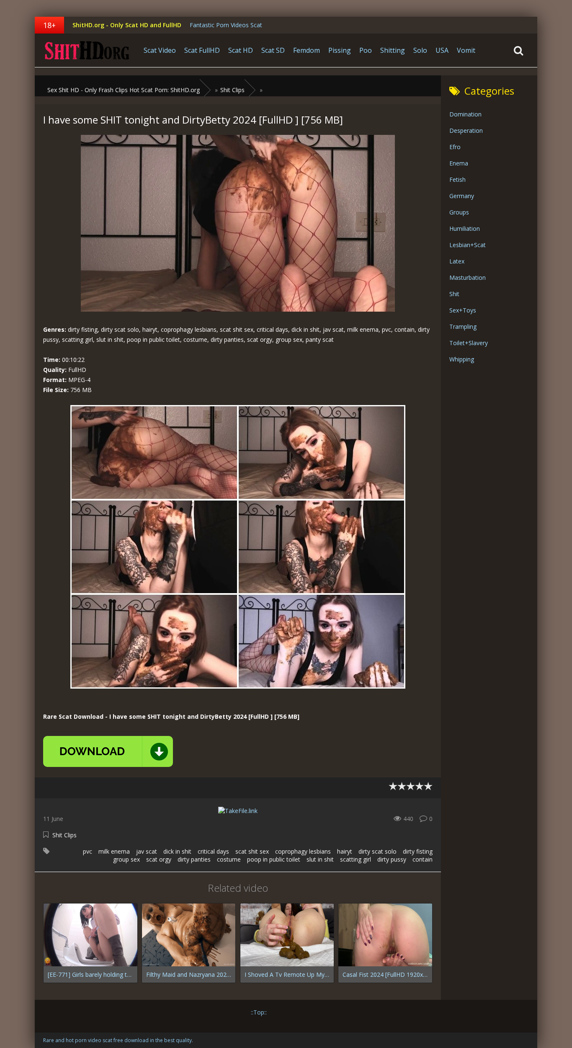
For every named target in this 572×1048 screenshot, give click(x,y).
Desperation (466, 130)
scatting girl (355, 859)
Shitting (392, 50)
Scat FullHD (202, 50)
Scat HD (240, 50)
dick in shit (177, 851)
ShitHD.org (87, 50)
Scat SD (273, 50)
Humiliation (464, 228)
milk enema (114, 851)
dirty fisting (418, 851)
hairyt (344, 851)
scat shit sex (252, 851)
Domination (465, 114)
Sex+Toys (462, 310)
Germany (461, 196)
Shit (454, 294)
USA (441, 50)
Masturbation (467, 277)
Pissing (339, 50)
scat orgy (158, 859)
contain (422, 859)
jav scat (146, 851)
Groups (459, 212)
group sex (126, 859)
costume (229, 859)
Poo (365, 50)
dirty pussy (391, 859)
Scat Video (160, 50)
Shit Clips (64, 835)
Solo (420, 50)
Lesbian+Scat (467, 245)
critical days (213, 851)
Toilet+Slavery (468, 343)
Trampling (463, 326)
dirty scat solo (377, 851)
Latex (456, 261)
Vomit (466, 50)
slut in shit (320, 859)
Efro (455, 147)
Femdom (306, 50)
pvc (87, 851)
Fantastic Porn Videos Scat (226, 25)
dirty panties (194, 859)
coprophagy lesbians (303, 851)
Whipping (461, 359)
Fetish (457, 179)
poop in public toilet (273, 859)
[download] (108, 751)
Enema (458, 163)
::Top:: (259, 1012)
